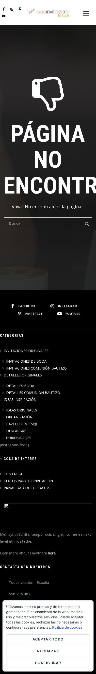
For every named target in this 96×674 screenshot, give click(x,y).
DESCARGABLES (19, 430)
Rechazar (48, 651)
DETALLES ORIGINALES (23, 375)
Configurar (48, 663)
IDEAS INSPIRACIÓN (20, 399)
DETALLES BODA (20, 385)
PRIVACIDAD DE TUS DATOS (27, 487)
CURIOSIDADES (18, 437)
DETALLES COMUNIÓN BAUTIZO (33, 392)
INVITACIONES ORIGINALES (26, 350)
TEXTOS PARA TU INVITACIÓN (28, 481)
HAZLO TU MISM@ (21, 424)
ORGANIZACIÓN (19, 417)
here (52, 552)
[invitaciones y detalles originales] (48, 12)
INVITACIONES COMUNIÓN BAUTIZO (36, 368)
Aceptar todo (48, 639)
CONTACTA (13, 474)
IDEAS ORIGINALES (21, 410)
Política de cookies (67, 627)
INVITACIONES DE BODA (26, 361)
